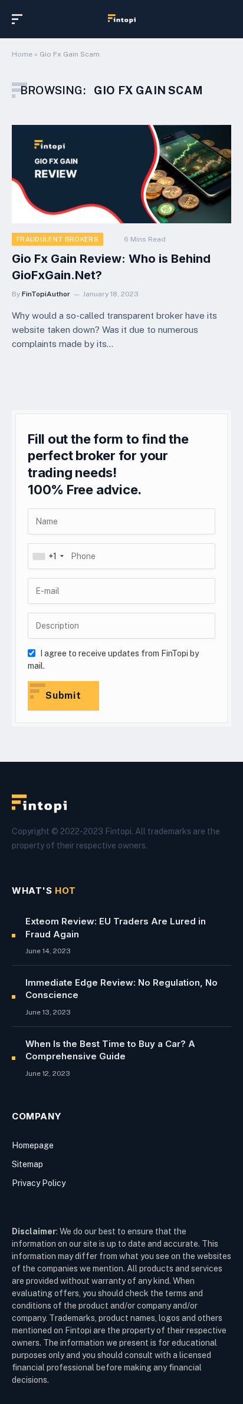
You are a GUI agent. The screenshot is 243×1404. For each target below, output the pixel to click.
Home (22, 54)
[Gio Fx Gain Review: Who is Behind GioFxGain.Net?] (121, 174)
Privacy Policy (38, 1183)
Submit (63, 695)
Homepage (33, 1145)
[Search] (226, 19)
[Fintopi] (122, 18)
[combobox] (47, 556)
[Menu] (19, 19)
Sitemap (27, 1164)
